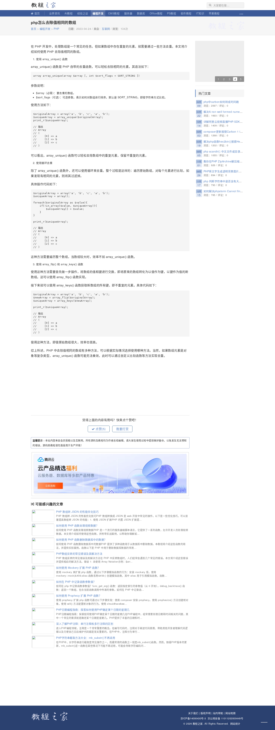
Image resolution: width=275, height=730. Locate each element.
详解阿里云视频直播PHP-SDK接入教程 (227, 121)
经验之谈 (82, 13)
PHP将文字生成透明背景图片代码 (224, 171)
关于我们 (193, 713)
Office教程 (156, 13)
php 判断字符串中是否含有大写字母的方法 (229, 181)
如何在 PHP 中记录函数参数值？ (76, 582)
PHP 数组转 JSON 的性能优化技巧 (77, 511)
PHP (56, 29)
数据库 (141, 13)
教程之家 (45, 5)
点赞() (100, 429)
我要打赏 (122, 429)
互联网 (106, 29)
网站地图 (230, 713)
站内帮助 (218, 713)
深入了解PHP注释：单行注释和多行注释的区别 (84, 623)
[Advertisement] (110, 387)
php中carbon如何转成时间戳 (221, 102)
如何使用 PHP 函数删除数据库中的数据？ (81, 539)
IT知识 (200, 13)
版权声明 (206, 713)
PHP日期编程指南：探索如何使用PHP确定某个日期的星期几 (93, 609)
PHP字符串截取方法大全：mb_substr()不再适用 (85, 638)
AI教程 (69, 13)
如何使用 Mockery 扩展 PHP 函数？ (78, 567)
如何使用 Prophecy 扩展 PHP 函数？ (78, 595)
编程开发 (98, 13)
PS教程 (171, 13)
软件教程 (186, 13)
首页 (37, 13)
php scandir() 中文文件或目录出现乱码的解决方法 (234, 151)
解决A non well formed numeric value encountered (236, 112)
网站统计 (235, 723)
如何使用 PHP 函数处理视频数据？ (77, 525)
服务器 (128, 13)
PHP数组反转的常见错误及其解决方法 (79, 553)
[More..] (241, 13)
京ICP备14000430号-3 (193, 718)
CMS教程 (114, 13)
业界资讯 (54, 13)
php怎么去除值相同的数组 (53, 22)
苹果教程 (214, 13)
